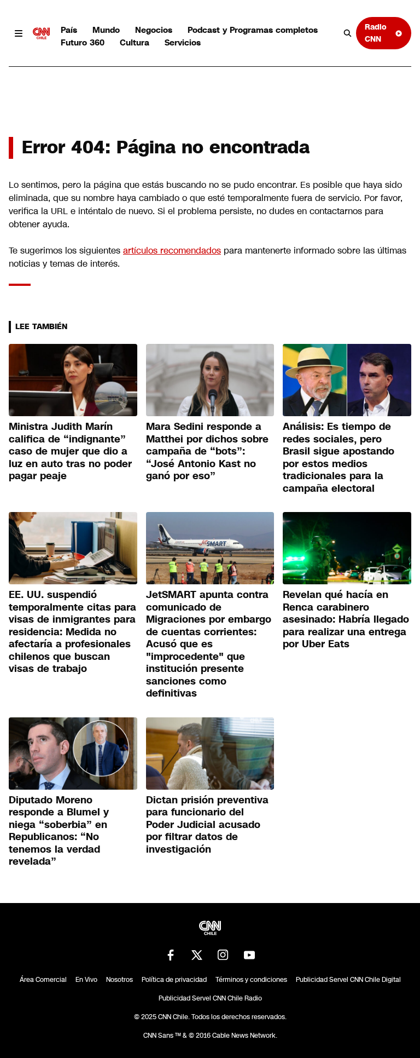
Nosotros (119, 979)
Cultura (134, 42)
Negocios (153, 30)
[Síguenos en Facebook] (170, 955)
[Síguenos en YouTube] (249, 955)
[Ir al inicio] (41, 33)
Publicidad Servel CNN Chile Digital (348, 979)
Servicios (183, 42)
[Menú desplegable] (18, 33)
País (69, 30)
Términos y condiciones (251, 979)
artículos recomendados (172, 250)
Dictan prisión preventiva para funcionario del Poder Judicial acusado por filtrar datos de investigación (207, 824)
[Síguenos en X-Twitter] (197, 955)
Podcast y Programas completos (253, 30)
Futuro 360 (82, 42)
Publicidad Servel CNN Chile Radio (210, 998)
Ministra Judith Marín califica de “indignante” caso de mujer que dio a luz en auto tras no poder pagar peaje (70, 451)
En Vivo (86, 979)
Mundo (106, 30)
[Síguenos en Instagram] (223, 955)
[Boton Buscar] (348, 33)
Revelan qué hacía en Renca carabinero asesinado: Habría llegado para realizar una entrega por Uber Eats (346, 619)
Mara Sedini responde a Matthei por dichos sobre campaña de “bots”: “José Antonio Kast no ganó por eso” (207, 451)
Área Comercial (43, 979)
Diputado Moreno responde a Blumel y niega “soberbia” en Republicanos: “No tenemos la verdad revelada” (59, 831)
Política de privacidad (174, 979)
